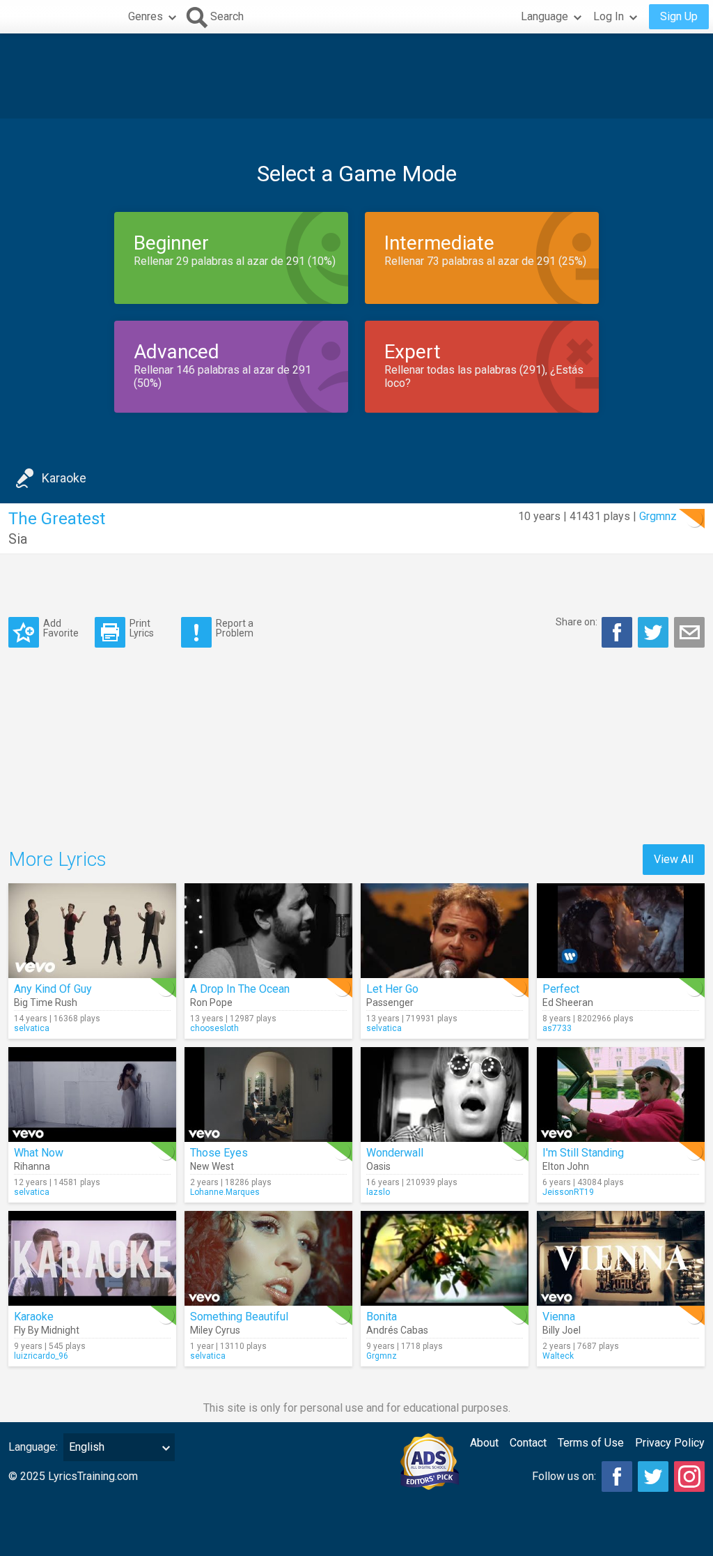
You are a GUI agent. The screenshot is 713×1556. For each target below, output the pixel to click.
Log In (608, 16)
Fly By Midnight (46, 1330)
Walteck (558, 1356)
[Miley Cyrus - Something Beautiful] (268, 1258)
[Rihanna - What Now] (92, 1094)
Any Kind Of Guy (53, 989)
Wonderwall (394, 1152)
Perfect (560, 989)
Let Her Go (392, 989)
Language (544, 16)
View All (674, 859)
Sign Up (679, 16)
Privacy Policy (670, 1442)
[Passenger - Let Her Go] (444, 930)
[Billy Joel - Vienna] (621, 1258)
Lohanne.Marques (225, 1192)
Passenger (390, 1002)
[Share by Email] (689, 632)
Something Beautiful (239, 1316)
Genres (145, 16)
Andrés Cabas (397, 1330)
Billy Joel (561, 1330)
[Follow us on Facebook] (617, 1476)
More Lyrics (57, 859)
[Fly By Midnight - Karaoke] (92, 1258)
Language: (33, 1447)
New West (212, 1166)
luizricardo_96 (41, 1356)
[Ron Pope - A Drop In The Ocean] (268, 930)
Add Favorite (61, 628)
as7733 (557, 1028)
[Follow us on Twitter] (653, 1476)
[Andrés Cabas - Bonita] (444, 1258)
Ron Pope (211, 1002)
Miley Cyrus (215, 1330)
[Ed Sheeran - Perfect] (621, 930)
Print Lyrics (142, 628)
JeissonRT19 (568, 1192)
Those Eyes (219, 1152)
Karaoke (64, 478)
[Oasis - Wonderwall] (444, 1094)
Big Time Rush (45, 1002)
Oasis (378, 1166)
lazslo (378, 1192)
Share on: (576, 622)
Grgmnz (658, 516)
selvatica (31, 1028)
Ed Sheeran (567, 1002)
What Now (38, 1152)
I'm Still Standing (583, 1152)
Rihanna (32, 1166)
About (484, 1442)
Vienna (558, 1316)
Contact (528, 1442)
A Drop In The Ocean (240, 989)
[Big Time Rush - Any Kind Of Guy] (92, 930)
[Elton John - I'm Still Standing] (621, 1094)
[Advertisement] (356, 76)
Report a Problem (234, 628)
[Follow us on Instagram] (689, 1476)
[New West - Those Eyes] (268, 1094)
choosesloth (214, 1028)
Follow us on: (564, 1476)
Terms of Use (591, 1442)
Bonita (381, 1316)
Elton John (565, 1166)
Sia (17, 539)
